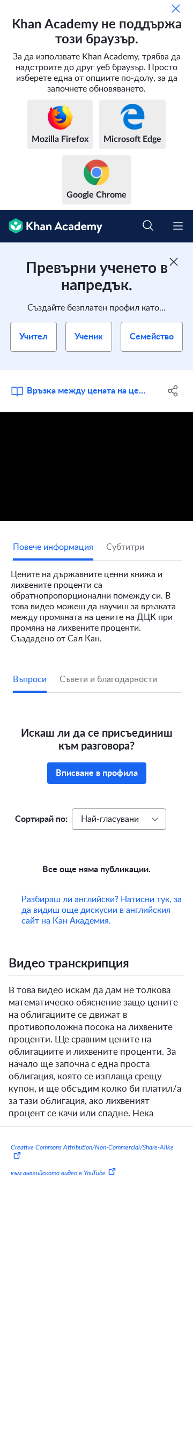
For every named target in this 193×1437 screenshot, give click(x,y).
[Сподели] (173, 391)
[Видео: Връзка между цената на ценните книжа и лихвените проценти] (96, 466)
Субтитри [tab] (125, 547)
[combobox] (119, 819)
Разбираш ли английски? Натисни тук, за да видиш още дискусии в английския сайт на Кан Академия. (101, 910)
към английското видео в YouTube (58, 1173)
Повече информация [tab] (53, 547)
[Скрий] (175, 8)
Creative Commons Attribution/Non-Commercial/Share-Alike (92, 1147)
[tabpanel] (96, 602)
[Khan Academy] (51, 226)
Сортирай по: (41, 819)
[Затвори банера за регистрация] (173, 262)
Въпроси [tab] (30, 679)
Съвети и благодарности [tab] (108, 679)
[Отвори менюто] (178, 226)
